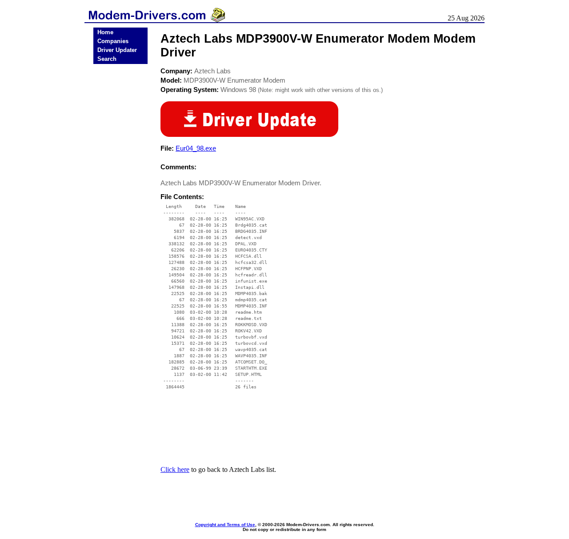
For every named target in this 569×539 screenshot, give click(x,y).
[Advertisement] (120, 205)
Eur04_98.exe (196, 148)
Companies (112, 41)
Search (106, 59)
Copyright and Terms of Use (225, 524)
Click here (174, 469)
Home (105, 32)
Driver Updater (117, 50)
